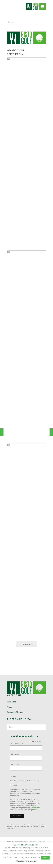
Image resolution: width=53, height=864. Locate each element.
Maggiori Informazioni (26, 861)
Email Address (16, 744)
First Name (14, 754)
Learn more (36, 808)
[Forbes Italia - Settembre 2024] (51, 432)
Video (9, 707)
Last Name (14, 764)
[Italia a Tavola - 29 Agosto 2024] (1, 432)
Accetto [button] (45, 857)
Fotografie (11, 702)
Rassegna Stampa (15, 712)
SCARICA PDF (28, 644)
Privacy (13, 777)
